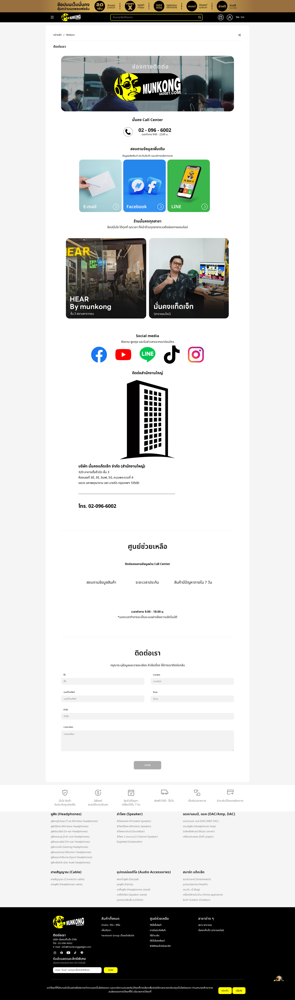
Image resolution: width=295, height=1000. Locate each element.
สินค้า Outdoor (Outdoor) (196, 900)
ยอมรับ (225, 990)
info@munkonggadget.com (76, 947)
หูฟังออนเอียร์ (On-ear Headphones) (70, 842)
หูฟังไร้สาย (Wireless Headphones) (69, 826)
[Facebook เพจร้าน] (144, 185)
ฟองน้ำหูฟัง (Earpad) (128, 879)
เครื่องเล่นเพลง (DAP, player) (198, 837)
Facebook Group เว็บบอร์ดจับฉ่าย (117, 935)
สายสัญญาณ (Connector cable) (67, 879)
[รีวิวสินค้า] (123, 354)
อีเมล (155, 692)
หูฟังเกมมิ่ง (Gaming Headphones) (69, 847)
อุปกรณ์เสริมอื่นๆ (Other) (130, 900)
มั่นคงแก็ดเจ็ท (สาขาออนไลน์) (211, 930)
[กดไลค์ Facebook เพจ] (99, 354)
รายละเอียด (68, 727)
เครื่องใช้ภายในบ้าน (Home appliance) (203, 895)
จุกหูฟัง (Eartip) (125, 884)
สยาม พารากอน (205, 925)
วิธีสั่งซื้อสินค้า (156, 925)
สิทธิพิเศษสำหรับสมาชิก (160, 946)
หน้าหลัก (57, 35)
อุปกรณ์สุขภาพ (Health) (195, 884)
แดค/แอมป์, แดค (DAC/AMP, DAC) (201, 821)
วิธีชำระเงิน (154, 935)
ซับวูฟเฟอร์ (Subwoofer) (129, 842)
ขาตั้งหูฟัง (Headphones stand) (133, 890)
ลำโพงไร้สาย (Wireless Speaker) (134, 826)
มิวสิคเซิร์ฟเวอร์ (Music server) (199, 831)
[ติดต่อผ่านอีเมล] (100, 185)
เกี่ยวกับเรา (106, 930)
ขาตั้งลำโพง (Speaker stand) (132, 895)
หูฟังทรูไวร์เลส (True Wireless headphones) (74, 821)
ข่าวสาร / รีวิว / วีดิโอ (110, 925)
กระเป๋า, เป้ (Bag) (191, 890)
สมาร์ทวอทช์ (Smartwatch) (197, 879)
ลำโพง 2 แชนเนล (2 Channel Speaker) (137, 837)
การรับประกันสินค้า (158, 930)
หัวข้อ (65, 709)
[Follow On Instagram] (196, 354)
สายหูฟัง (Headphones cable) (66, 884)
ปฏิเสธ (239, 990)
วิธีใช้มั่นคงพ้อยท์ (157, 941)
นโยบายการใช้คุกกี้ (142, 992)
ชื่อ (64, 674)
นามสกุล (156, 674)
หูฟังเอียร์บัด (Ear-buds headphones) (70, 862)
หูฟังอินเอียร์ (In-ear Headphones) (69, 831)
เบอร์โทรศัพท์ (69, 692)
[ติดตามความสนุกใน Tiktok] (172, 354)
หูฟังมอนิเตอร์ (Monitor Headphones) (71, 852)
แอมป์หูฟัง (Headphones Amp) (199, 826)
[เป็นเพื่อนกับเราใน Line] (188, 185)
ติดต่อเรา (70, 35)
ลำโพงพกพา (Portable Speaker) (134, 821)
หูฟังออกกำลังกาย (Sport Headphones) (71, 857)
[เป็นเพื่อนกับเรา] (147, 354)
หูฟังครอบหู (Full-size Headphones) (70, 837)
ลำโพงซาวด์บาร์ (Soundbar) (131, 831)
